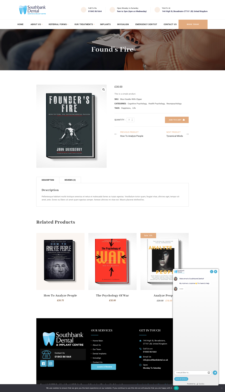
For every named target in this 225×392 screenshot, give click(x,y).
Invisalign (123, 24)
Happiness (125, 108)
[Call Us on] (140, 349)
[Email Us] (140, 357)
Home (20, 24)
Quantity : (120, 120)
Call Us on (147, 349)
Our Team (97, 349)
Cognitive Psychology (137, 103)
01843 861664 (95, 11)
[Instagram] (50, 363)
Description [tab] (48, 180)
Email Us (147, 357)
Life (134, 108)
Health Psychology (156, 103)
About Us (36, 24)
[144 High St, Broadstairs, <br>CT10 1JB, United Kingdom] (140, 340)
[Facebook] (43, 363)
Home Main (98, 341)
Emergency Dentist (146, 24)
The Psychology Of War (112, 295)
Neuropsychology (174, 103)
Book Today (193, 24)
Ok (176, 388)
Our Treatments (83, 24)
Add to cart (175, 120)
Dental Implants (99, 354)
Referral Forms (58, 24)
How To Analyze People (60, 295)
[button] (103, 89)
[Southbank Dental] (32, 9)
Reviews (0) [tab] (70, 180)
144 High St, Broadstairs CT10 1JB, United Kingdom (185, 11)
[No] (221, 388)
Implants (105, 24)
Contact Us (170, 24)
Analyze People (164, 295)
